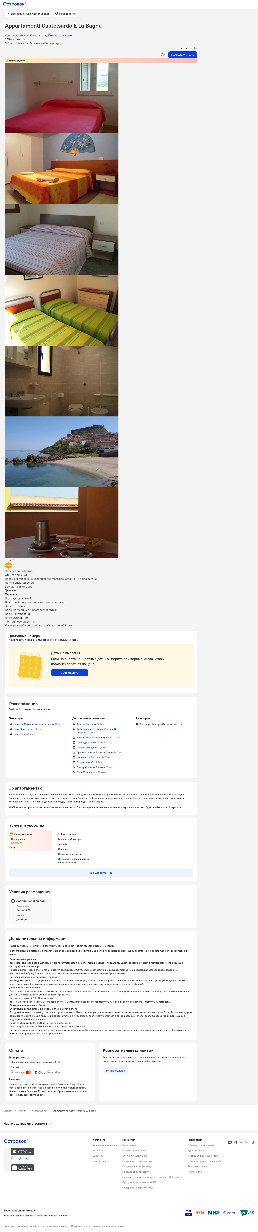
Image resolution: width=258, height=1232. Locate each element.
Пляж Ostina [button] (20, 734)
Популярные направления (137, 1161)
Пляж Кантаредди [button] (23, 729)
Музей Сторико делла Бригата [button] (94, 737)
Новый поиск (67, 13)
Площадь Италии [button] (86, 742)
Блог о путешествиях (134, 1155)
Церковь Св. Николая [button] (89, 757)
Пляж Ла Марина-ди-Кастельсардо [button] (33, 724)
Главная (8, 1110)
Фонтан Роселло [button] (86, 724)
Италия (22, 1110)
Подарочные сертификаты (137, 1187)
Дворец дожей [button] (85, 762)
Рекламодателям (197, 1166)
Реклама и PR (195, 1171)
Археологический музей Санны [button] (95, 752)
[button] (101, 98)
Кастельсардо (40, 1110)
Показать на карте (60, 35)
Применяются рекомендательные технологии (97, 1226)
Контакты (98, 1150)
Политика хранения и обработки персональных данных (36, 1226)
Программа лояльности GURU (139, 1182)
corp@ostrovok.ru (150, 1061)
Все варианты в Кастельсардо (30, 13)
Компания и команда (105, 1145)
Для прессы (99, 1161)
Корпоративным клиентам (203, 1155)
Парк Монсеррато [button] (87, 772)
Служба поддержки (133, 1150)
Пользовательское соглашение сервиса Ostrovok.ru (152, 1177)
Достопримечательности (88, 718)
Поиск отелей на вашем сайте (205, 1161)
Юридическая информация (137, 1166)
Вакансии (98, 1155)
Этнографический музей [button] (91, 767)
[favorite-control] (162, 54)
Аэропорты (142, 718)
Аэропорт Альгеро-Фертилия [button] (157, 724)
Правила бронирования (135, 1171)
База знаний (129, 1145)
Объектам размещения (201, 1145)
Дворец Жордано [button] (87, 747)
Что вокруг (16, 718)
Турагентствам (196, 1150)
